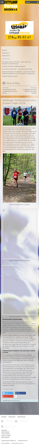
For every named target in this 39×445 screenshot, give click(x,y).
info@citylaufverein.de (17, 443)
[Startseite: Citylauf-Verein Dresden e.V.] (19, 7)
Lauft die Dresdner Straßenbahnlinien (13, 66)
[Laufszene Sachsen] (8, 422)
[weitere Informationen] (16, 396)
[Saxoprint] (8, 427)
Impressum (5, 53)
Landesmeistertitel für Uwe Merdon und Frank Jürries (10, 90)
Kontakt (4, 50)
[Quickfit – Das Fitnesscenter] (21, 422)
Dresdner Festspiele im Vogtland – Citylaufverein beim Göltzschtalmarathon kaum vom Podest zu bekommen (18, 72)
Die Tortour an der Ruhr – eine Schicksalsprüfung (17, 69)
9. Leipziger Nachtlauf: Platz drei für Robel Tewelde (29, 90)
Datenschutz (6, 55)
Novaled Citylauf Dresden (10, 76)
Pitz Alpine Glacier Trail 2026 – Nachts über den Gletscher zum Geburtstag (16, 63)
